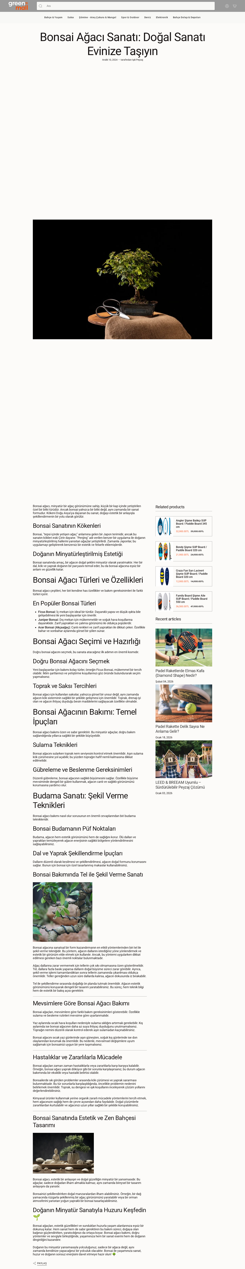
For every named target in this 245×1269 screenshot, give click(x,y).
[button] (53, 18)
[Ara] (40, 6)
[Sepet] (234, 6)
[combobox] (129, 6)
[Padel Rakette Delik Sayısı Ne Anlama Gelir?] (184, 703)
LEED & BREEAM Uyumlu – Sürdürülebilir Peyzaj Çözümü (180, 785)
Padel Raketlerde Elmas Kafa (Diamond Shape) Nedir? (180, 673)
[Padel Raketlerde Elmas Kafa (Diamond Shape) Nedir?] (184, 647)
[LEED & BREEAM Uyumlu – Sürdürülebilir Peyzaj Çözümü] (184, 759)
